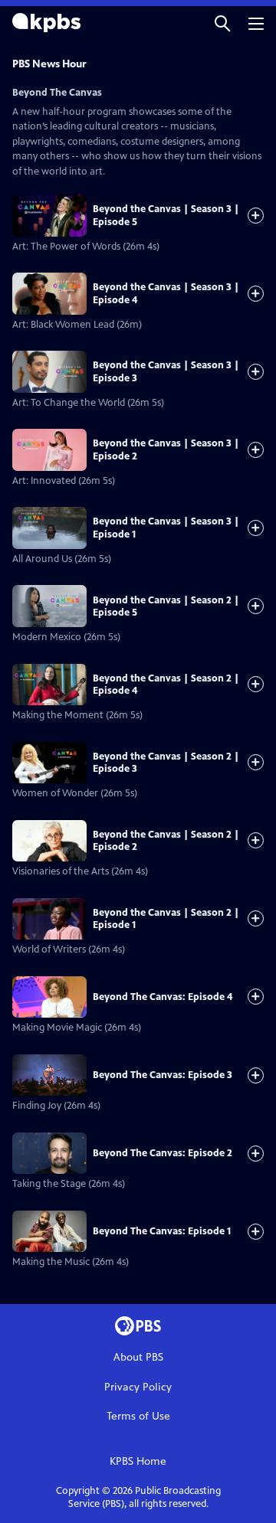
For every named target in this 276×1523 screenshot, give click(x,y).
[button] (222, 22)
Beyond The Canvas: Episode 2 (162, 1153)
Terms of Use (138, 1416)
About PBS (138, 1357)
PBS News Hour (49, 63)
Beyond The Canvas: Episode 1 (162, 1231)
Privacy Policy (138, 1387)
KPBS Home (138, 1461)
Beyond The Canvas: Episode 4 (162, 997)
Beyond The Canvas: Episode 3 (162, 1075)
